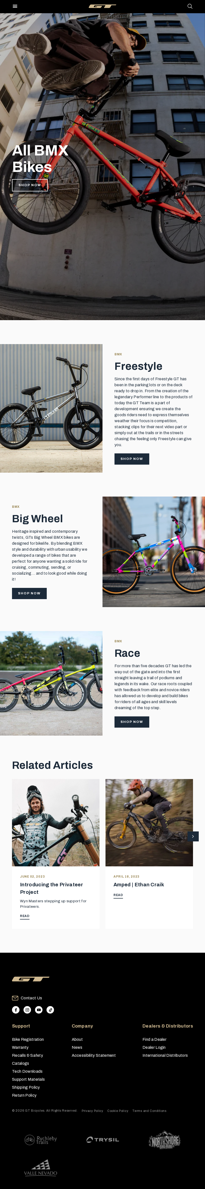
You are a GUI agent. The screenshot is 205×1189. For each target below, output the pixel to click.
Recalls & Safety (27, 1055)
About (77, 1039)
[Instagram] (27, 1010)
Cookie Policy (117, 1111)
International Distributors (165, 1055)
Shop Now (29, 185)
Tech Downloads (27, 1071)
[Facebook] (16, 1010)
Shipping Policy (26, 1087)
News (77, 1047)
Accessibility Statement (94, 1055)
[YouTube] (38, 1010)
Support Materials (28, 1079)
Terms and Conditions (149, 1111)
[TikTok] (50, 1010)
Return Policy (24, 1095)
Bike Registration (28, 1039)
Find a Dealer (154, 1039)
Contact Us (31, 998)
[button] (193, 836)
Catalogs (20, 1063)
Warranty (20, 1047)
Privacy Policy (92, 1111)
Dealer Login (154, 1047)
